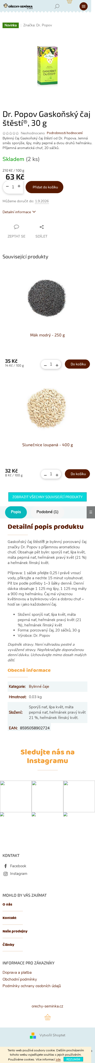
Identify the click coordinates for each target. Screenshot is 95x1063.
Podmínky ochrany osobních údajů (32, 985)
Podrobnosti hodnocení (65, 133)
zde (58, 1059)
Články (8, 945)
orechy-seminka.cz (47, 1006)
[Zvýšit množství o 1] (20, 184)
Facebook (18, 866)
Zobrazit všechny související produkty (47, 497)
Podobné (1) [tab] (47, 512)
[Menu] (84, 6)
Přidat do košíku (45, 187)
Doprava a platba (17, 972)
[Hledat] (57, 6)
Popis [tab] (16, 512)
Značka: (37, 25)
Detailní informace (17, 212)
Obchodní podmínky (20, 979)
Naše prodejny (15, 931)
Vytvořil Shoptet (52, 1035)
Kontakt (9, 918)
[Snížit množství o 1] (5, 184)
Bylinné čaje (39, 686)
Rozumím (73, 1059)
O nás (7, 904)
